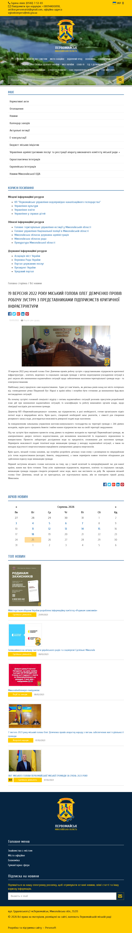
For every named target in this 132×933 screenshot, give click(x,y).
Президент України (25, 267)
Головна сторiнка (17, 283)
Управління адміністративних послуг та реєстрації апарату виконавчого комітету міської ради (64, 152)
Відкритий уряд (74, 59)
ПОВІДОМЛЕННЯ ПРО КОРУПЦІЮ (31, 70)
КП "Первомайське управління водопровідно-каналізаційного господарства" (57, 202)
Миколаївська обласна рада (30, 238)
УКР (118, 3)
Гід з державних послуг (99, 64)
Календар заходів (20, 123)
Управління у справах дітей (29, 213)
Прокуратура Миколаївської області (34, 242)
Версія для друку (31, 320)
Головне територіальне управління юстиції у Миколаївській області (52, 227)
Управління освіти (24, 209)
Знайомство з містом (36, 59)
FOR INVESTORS (108, 70)
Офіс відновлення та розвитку (84, 70)
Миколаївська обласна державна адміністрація (41, 235)
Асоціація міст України (27, 256)
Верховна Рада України (27, 260)
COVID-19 (80, 64)
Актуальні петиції (20, 130)
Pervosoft (50, 927)
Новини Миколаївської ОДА (25, 174)
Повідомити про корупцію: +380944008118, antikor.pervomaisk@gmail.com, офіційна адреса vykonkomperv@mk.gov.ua (35, 9)
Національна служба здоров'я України (40, 64)
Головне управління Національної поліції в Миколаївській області (51, 231)
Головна (19, 59)
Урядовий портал (24, 271)
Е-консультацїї (18, 137)
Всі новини (36, 283)
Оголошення (16, 108)
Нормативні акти (19, 101)
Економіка (90, 59)
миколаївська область (66, 49)
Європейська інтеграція (23, 166)
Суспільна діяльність (22, 614)
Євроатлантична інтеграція (25, 159)
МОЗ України (68, 64)
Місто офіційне (57, 59)
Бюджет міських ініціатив (24, 145)
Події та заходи (20, 694)
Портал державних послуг (29, 263)
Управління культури (26, 206)
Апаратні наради (20, 740)
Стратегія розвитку (57, 70)
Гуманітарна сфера (107, 59)
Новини (14, 116)
